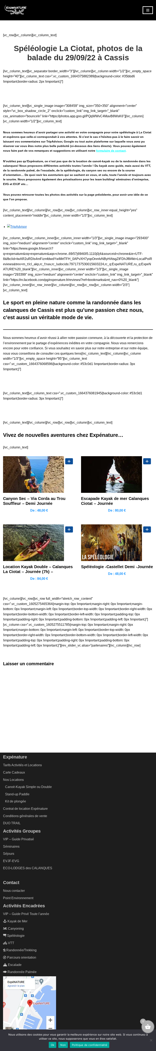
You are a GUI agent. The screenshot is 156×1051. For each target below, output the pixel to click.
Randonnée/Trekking (21, 950)
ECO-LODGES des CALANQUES (27, 868)
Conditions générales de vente (25, 816)
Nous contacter (14, 890)
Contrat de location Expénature (25, 808)
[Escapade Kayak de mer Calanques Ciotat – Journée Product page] (116, 474)
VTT (10, 943)
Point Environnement (18, 898)
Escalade (14, 965)
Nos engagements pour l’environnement (78, 381)
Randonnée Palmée (22, 972)
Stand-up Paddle (17, 794)
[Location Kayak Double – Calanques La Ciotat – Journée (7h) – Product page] (39, 542)
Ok (52, 1045)
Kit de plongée (15, 801)
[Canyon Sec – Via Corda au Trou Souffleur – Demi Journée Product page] (39, 474)
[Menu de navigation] (148, 10)
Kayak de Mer (17, 921)
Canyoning (15, 928)
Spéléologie (15, 935)
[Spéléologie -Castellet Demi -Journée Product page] (116, 542)
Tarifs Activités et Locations (22, 765)
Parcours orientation (21, 957)
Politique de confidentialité (89, 1045)
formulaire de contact (111, 150)
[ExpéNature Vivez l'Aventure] (15, 10)
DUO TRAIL (12, 823)
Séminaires (11, 846)
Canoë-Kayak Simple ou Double (28, 787)
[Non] (151, 1040)
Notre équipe (78, 410)
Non (63, 1045)
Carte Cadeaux (14, 772)
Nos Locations (13, 779)
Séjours (8, 853)
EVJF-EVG (11, 861)
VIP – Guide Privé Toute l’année (26, 914)
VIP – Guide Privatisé (18, 839)
